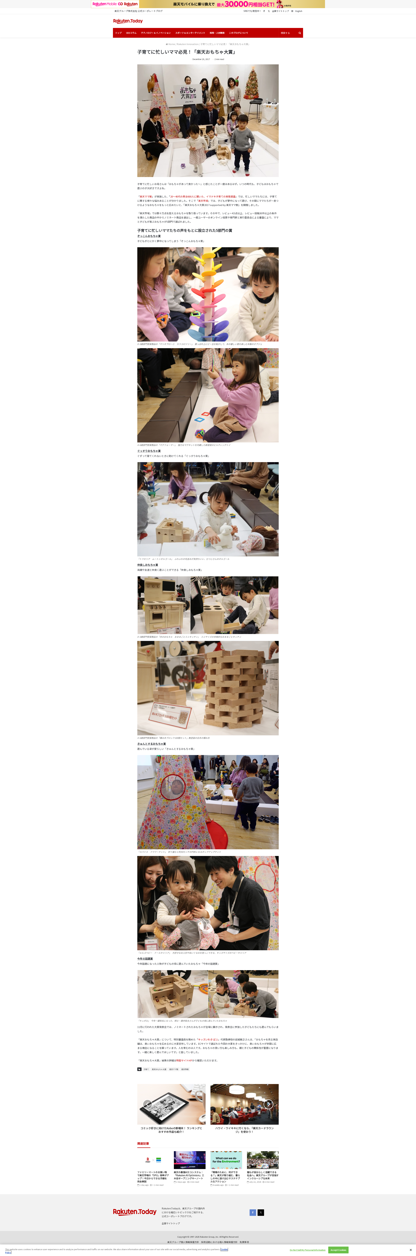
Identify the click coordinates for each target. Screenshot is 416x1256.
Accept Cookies (338, 1249)
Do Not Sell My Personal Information (308, 1249)
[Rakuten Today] (128, 21)
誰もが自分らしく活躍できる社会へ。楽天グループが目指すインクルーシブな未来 (263, 1175)
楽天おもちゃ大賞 (159, 1069)
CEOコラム (131, 32)
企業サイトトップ (280, 11)
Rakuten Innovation (188, 44)
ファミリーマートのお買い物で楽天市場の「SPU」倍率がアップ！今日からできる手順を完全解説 (153, 1177)
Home (171, 44)
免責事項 (244, 1242)
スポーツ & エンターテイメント (190, 32)
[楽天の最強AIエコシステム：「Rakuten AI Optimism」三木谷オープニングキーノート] (190, 1160)
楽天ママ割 (146, 196)
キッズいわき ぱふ (208, 1039)
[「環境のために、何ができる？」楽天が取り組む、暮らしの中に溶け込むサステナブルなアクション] (226, 1160)
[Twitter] (268, 11)
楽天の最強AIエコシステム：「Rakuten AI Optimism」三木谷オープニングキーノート (189, 1175)
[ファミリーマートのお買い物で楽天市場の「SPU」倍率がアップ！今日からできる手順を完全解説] (153, 1160)
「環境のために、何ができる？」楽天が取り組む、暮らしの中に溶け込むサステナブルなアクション (225, 1177)
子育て (146, 1069)
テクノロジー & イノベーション (156, 32)
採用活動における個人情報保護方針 (219, 1242)
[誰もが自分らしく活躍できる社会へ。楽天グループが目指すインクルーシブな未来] (263, 1160)
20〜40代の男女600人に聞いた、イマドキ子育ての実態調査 (202, 196)
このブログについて (238, 32)
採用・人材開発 (217, 32)
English (298, 11)
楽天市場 (203, 200)
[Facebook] (263, 11)
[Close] (410, 1249)
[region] (208, 1250)
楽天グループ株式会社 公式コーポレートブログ (139, 11)
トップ (118, 32)
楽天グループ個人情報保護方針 (183, 1242)
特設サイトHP (184, 1060)
